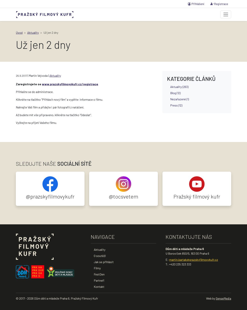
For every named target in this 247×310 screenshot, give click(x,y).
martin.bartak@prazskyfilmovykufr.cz (193, 259)
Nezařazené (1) (179, 99)
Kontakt (99, 286)
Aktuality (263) (179, 87)
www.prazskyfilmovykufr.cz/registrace (70, 84)
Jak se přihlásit (104, 262)
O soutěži (100, 256)
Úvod (19, 32)
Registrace (220, 4)
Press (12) (176, 105)
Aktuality (33, 32)
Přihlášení (197, 4)
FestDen (99, 274)
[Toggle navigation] (225, 14)
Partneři (99, 280)
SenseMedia (223, 298)
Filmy (97, 268)
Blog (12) (175, 93)
